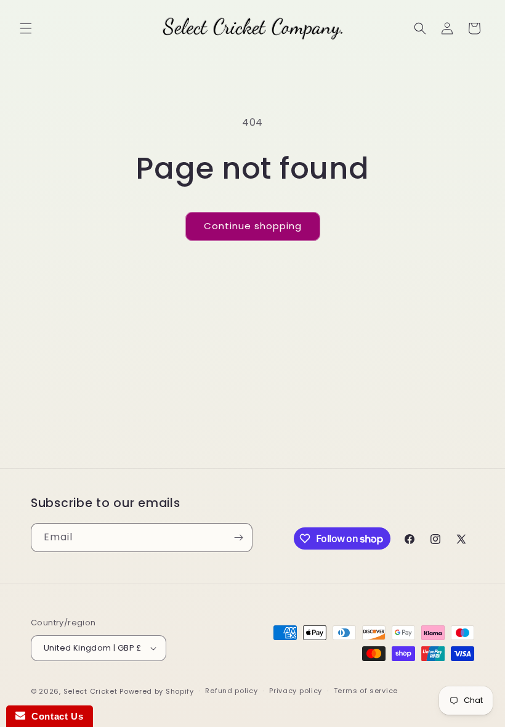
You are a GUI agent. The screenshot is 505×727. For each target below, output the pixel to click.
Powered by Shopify (156, 691)
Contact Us (54, 716)
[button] (25, 28)
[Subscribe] (238, 537)
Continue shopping (253, 225)
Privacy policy (295, 691)
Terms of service (366, 691)
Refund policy (231, 691)
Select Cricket (90, 691)
